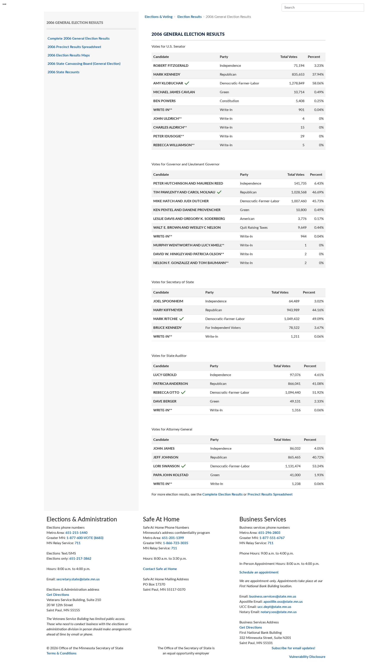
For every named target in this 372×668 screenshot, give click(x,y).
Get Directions (57, 595)
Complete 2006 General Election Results (79, 38)
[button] (366, 7)
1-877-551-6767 (272, 538)
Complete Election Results (222, 494)
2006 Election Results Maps (69, 55)
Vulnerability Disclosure (307, 657)
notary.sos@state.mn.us (279, 612)
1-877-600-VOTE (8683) (85, 538)
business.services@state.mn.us (272, 596)
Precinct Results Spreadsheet (270, 494)
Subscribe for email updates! (293, 648)
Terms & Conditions (61, 653)
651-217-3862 (80, 558)
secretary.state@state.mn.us (78, 579)
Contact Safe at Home (160, 569)
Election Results (189, 17)
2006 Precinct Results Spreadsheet (74, 47)
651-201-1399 (173, 538)
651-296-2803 (269, 532)
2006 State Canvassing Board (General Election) (84, 63)
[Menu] (4, 4)
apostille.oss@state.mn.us (283, 601)
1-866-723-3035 (175, 543)
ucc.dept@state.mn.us (274, 607)
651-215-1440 (76, 532)
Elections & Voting (158, 17)
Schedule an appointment (259, 572)
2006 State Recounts (63, 72)
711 (78, 543)
